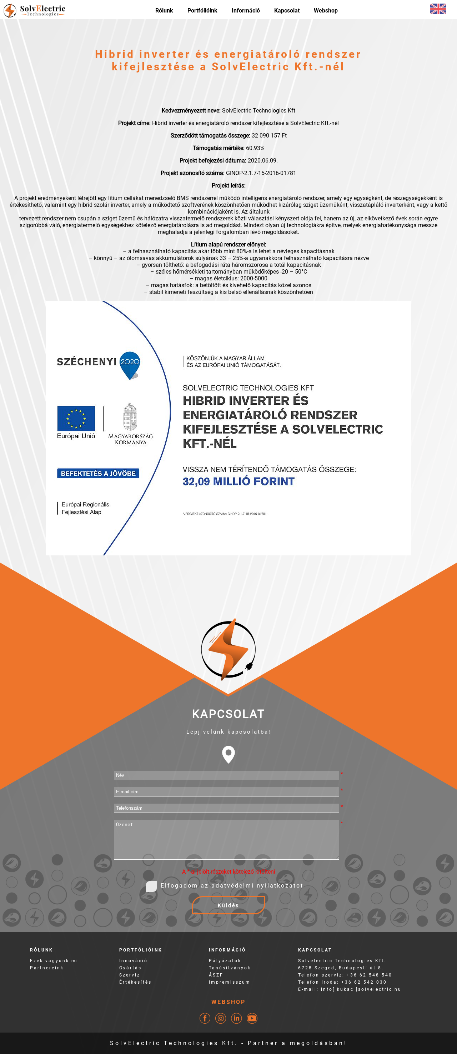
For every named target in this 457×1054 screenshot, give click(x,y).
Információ (246, 10)
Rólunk (164, 10)
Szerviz (129, 975)
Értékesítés (135, 982)
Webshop (326, 10)
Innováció (133, 960)
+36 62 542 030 (364, 982)
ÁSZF (216, 975)
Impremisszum (230, 982)
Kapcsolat (287, 10)
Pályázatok (225, 960)
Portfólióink (202, 10)
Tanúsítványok (230, 967)
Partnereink (47, 967)
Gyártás (130, 967)
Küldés (228, 905)
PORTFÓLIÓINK (140, 950)
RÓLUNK (41, 950)
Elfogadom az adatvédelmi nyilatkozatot (232, 885)
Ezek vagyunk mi (54, 960)
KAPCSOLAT (315, 950)
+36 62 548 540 (369, 975)
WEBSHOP (228, 1002)
